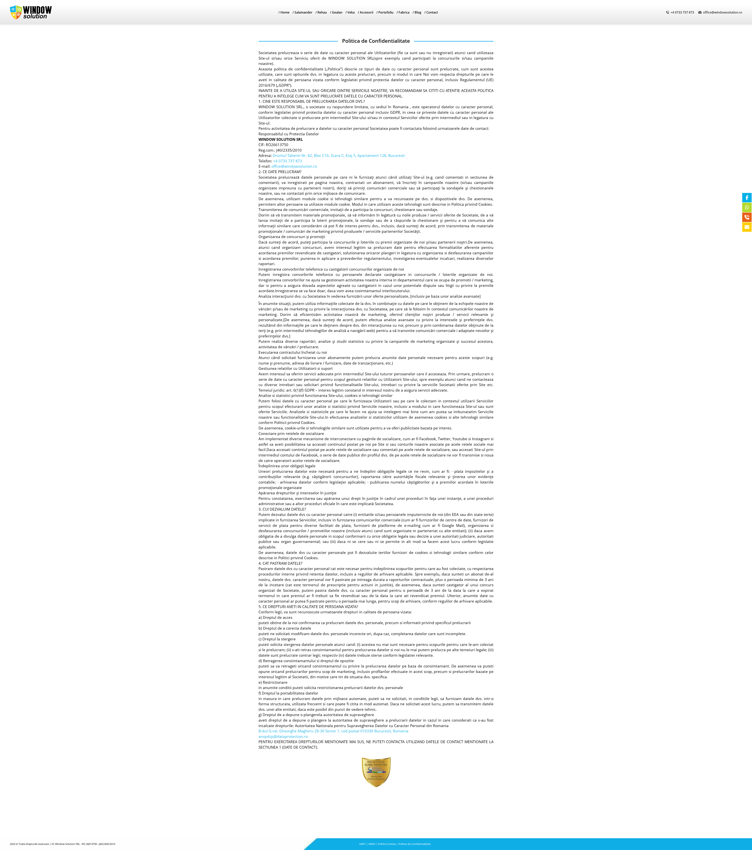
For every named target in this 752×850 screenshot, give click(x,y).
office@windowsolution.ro (722, 12)
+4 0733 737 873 (682, 12)
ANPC (362, 844)
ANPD (371, 844)
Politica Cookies (387, 844)
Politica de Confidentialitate (415, 844)
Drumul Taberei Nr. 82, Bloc (297, 155)
